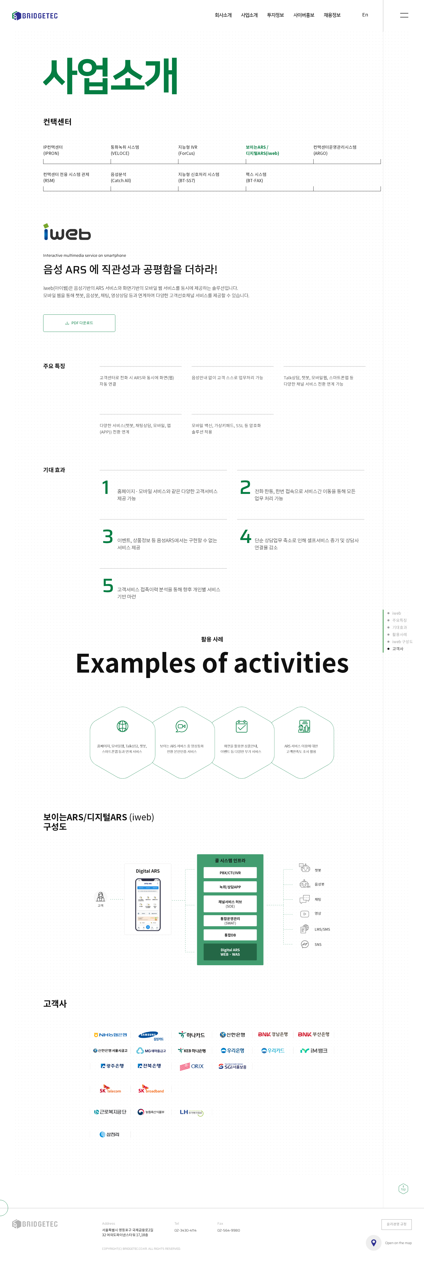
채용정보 (332, 15)
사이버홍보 (303, 15)
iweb (396, 613)
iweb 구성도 (402, 641)
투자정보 (275, 15)
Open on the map (398, 1243)
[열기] (404, 15)
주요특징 (399, 620)
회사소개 (223, 15)
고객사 (397, 649)
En (365, 15)
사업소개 (249, 15)
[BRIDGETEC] (34, 16)
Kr (356, 15)
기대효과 (399, 627)
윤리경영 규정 (397, 1224)
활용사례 (399, 634)
